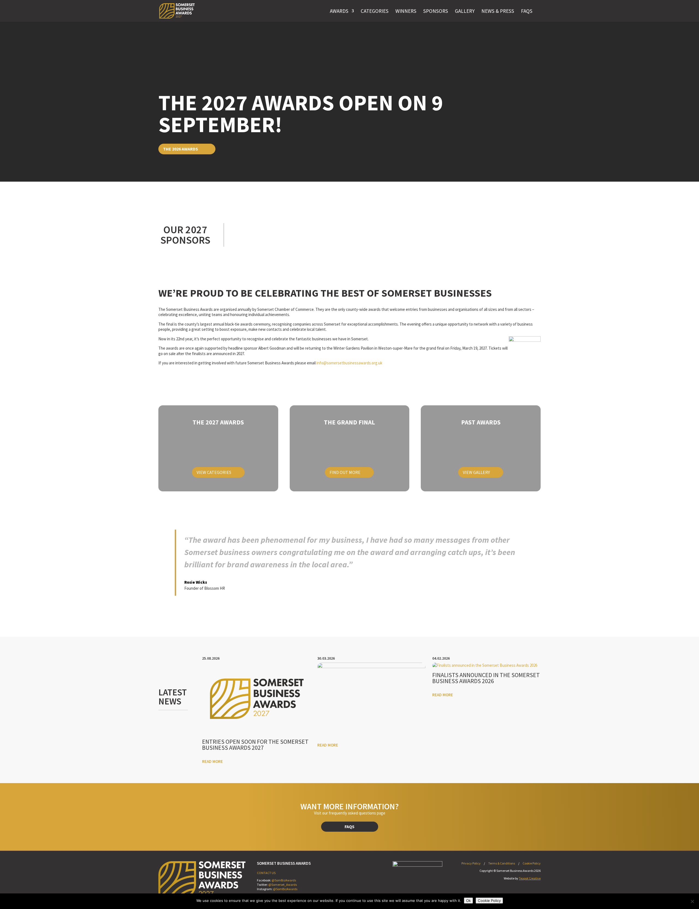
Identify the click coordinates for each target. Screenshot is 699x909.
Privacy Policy (471, 863)
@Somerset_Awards (282, 885)
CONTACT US (266, 873)
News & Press (497, 11)
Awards (339, 11)
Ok (468, 900)
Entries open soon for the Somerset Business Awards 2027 (255, 744)
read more (212, 761)
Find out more (345, 472)
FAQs (526, 11)
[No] (692, 901)
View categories (214, 472)
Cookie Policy (532, 863)
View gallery (476, 472)
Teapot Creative (530, 878)
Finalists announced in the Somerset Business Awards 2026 (486, 678)
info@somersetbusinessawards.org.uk (349, 362)
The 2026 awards (180, 149)
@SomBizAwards (284, 880)
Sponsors (435, 11)
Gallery (465, 11)
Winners (405, 11)
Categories (375, 11)
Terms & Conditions (501, 863)
